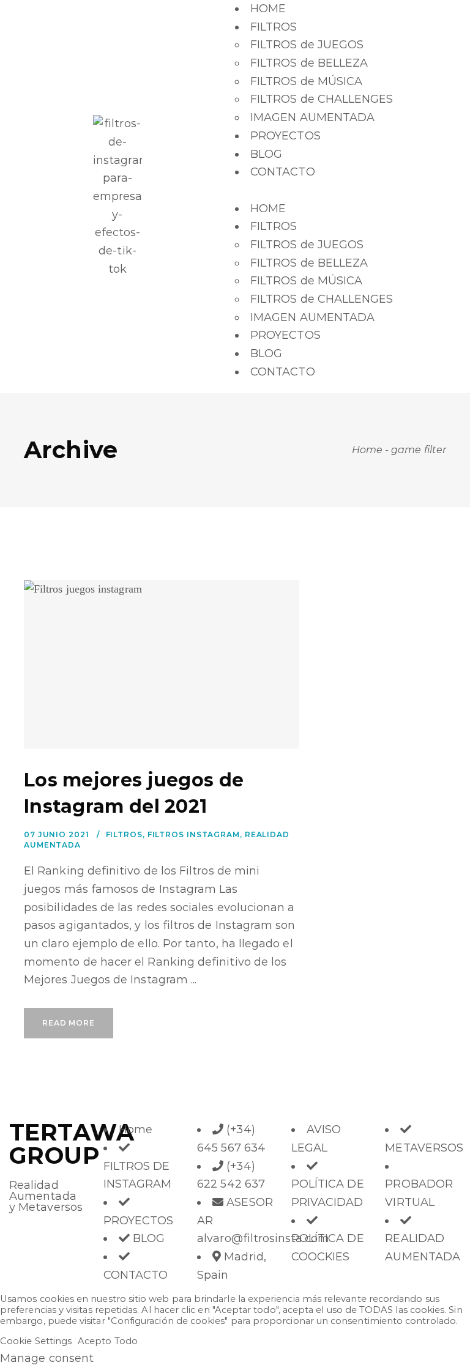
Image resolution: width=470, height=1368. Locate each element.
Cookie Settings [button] (36, 1341)
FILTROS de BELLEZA (309, 63)
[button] (352, 191)
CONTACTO (282, 172)
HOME (268, 8)
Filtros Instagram (193, 834)
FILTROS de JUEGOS (307, 44)
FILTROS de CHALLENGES (322, 99)
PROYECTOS (285, 135)
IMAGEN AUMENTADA (312, 117)
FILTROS (273, 27)
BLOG (266, 154)
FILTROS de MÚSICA (306, 81)
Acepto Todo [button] (108, 1341)
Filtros (124, 834)
